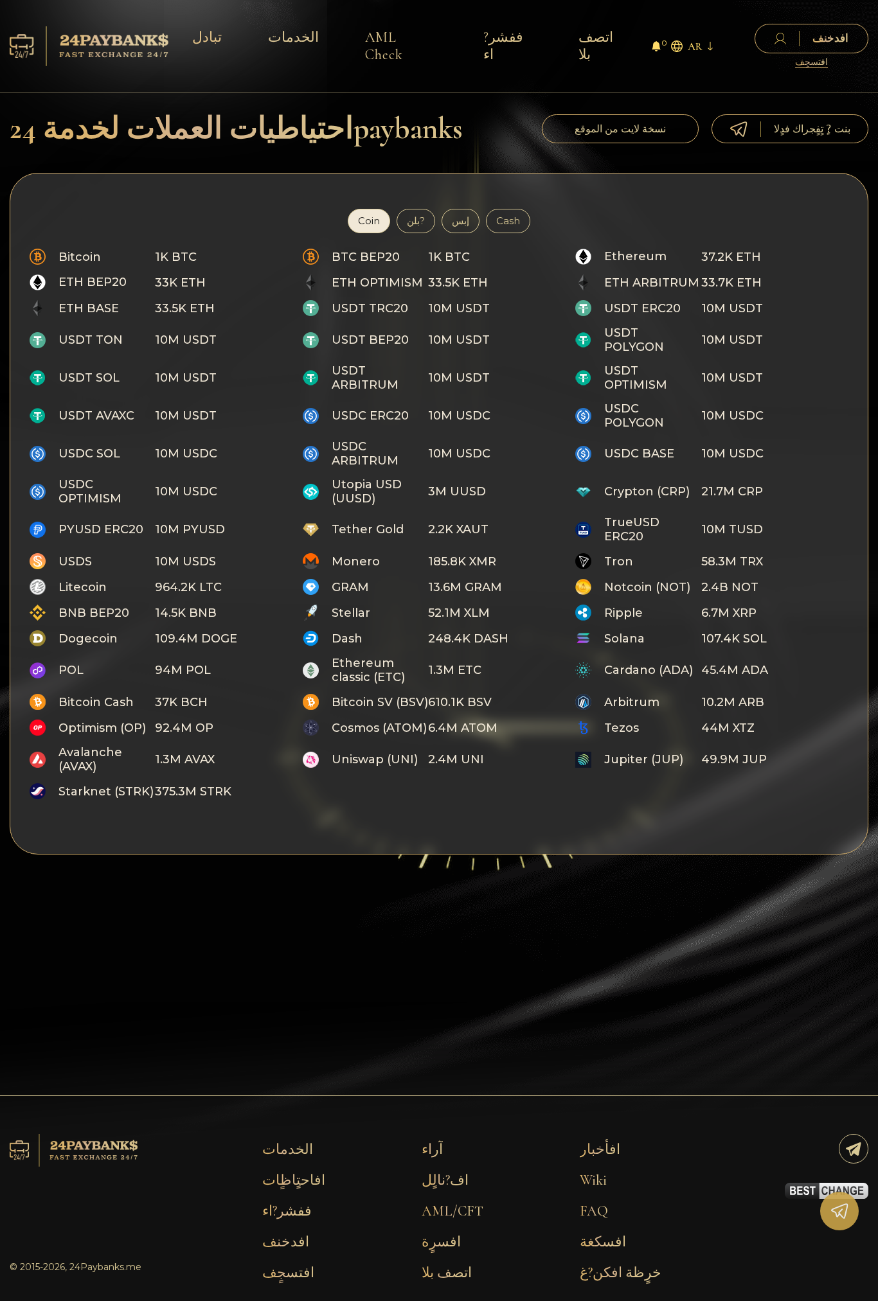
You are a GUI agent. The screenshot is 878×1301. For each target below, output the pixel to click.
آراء (432, 1149)
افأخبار (600, 1149)
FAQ (594, 1211)
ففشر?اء (503, 46)
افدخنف (285, 1242)
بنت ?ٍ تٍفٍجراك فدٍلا (812, 129)
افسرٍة (441, 1242)
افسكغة (603, 1242)
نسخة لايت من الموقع (620, 129)
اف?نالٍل (445, 1180)
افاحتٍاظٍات (293, 1180)
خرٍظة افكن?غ (620, 1272)
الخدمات (293, 37)
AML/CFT (452, 1211)
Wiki (593, 1180)
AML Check (384, 46)
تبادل (207, 37)
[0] (656, 48)
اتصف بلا (595, 46)
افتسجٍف (811, 62)
